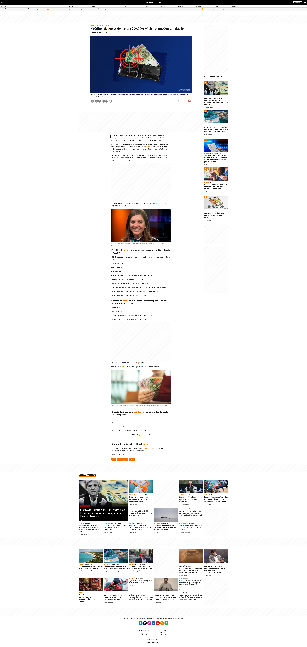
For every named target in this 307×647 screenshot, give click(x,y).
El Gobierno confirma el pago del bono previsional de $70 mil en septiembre (115, 527)
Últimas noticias (73, 6)
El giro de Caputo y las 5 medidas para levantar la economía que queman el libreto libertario (216, 101)
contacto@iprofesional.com (153, 642)
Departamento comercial (163, 631)
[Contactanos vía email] (142, 634)
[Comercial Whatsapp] (165, 635)
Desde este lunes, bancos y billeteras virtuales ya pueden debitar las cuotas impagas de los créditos (90, 528)
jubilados (148, 147)
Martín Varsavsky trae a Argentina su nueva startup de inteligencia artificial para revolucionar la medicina (190, 584)
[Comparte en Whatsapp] (99, 101)
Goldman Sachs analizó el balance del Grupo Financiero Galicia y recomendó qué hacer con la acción (191, 513)
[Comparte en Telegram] (106, 101)
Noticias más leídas (87, 475)
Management (235, 6)
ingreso (139, 283)
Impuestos (145, 6)
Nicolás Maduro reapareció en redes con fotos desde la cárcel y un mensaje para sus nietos (166, 597)
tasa (118, 140)
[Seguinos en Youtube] (158, 623)
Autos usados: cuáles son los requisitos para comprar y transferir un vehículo (114, 597)
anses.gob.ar (155, 448)
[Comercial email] (161, 635)
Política (110, 6)
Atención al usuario (144, 630)
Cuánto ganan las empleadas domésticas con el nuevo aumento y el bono (139, 499)
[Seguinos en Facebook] (141, 623)
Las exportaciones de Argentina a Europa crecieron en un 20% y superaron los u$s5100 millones (216, 499)
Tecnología (199, 6)
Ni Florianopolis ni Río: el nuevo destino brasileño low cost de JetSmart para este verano (90, 569)
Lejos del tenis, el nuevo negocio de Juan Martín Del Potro (141, 582)
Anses (126, 250)
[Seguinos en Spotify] (166, 623)
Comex (216, 6)
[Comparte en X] (96, 101)
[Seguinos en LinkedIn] (153, 623)
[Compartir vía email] (110, 101)
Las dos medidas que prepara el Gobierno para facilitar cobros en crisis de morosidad (215, 186)
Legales (163, 6)
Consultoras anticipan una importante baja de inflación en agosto (216, 215)
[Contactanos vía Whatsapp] (146, 634)
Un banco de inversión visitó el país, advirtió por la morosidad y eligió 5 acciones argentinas (216, 129)
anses (113, 459)
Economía (92, 6)
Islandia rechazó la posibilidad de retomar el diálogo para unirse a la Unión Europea (140, 513)
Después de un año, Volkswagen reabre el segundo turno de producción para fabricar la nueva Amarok (190, 569)
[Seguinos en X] (145, 623)
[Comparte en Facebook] (92, 101)
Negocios (180, 6)
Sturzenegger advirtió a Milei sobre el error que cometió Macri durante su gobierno (141, 569)
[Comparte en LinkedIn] (103, 101)
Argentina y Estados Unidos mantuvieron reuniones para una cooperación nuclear (140, 527)
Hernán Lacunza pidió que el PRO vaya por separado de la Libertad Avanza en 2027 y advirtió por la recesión (214, 569)
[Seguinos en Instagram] (149, 623)
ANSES (156, 203)
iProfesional (94, 25)
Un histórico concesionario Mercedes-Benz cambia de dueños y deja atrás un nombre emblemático (141, 597)
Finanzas (127, 6)
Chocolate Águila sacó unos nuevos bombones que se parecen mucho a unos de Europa (89, 598)
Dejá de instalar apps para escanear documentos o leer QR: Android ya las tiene (191, 527)
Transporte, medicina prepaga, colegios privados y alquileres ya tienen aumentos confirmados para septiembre (216, 158)
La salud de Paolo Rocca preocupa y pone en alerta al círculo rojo (189, 499)
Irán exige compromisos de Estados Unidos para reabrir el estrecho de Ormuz (165, 528)
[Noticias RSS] (162, 623)
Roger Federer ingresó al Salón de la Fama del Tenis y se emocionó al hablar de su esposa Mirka (190, 597)
